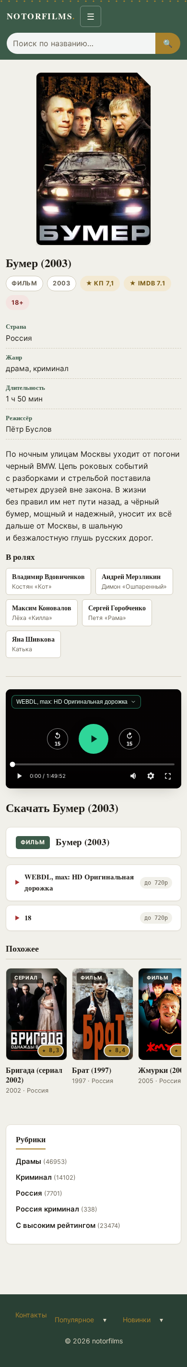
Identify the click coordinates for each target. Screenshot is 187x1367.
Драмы (41, 1161)
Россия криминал (56, 1209)
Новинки (137, 1319)
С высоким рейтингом (68, 1225)
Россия (39, 1193)
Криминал (46, 1177)
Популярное (74, 1319)
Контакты (31, 1315)
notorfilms (41, 16)
